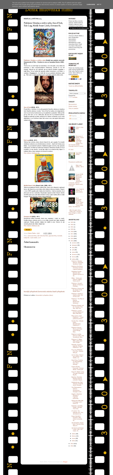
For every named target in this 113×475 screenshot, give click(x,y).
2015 (72, 238)
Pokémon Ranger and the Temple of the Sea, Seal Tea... (78, 307)
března (74, 436)
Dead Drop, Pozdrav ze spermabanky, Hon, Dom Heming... (77, 362)
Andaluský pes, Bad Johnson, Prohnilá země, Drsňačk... (77, 384)
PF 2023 (71, 149)
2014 (72, 240)
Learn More (91, 4)
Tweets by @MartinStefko (76, 86)
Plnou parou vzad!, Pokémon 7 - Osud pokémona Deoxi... (77, 317)
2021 (72, 227)
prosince (74, 243)
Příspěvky (73, 115)
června (74, 256)
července (74, 254)
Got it (99, 4)
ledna (73, 440)
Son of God (27, 107)
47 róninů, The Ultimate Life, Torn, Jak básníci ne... (77, 412)
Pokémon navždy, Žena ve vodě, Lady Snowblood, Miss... (78, 336)
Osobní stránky (73, 106)
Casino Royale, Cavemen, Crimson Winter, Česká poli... (78, 368)
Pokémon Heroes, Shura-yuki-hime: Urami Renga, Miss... (77, 330)
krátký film (26, 237)
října (73, 247)
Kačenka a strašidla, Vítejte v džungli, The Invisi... (77, 407)
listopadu (74, 245)
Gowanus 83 (28, 216)
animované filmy (32, 235)
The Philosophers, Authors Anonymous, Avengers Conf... (77, 389)
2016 (72, 236)
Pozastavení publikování (75, 162)
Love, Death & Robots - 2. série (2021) (80, 191)
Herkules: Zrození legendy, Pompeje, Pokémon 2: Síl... (77, 346)
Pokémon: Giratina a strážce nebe (34, 60)
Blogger (65, 461)
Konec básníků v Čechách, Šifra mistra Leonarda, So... (77, 418)
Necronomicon (73, 104)
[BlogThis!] (46, 233)
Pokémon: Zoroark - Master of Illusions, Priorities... (77, 285)
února (74, 438)
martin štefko (33, 237)
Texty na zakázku (73, 108)
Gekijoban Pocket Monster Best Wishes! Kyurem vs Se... (78, 274)
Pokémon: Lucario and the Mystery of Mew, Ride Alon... (77, 312)
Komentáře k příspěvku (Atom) (44, 295)
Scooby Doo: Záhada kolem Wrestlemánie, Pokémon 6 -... (77, 323)
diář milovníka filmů (42, 235)
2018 (72, 231)
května (74, 259)
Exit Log (26, 140)
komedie (59, 235)
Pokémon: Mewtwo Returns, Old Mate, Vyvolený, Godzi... (77, 262)
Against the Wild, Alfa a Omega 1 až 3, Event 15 (77, 402)
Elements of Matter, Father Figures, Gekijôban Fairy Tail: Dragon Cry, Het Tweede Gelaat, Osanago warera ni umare (76, 141)
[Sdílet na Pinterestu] (51, 233)
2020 (72, 229)
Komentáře (74, 118)
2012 (72, 446)
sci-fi (39, 237)
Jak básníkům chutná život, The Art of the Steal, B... (78, 424)
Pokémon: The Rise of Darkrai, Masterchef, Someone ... (78, 301)
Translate (74, 97)
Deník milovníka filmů (49, 9)
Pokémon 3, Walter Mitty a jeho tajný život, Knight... (77, 341)
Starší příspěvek (58, 291)
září (73, 249)
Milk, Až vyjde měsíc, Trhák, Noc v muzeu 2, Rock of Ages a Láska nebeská (75, 212)
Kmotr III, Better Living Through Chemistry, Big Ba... (78, 373)
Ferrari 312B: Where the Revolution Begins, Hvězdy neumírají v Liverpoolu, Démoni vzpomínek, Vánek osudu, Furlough (76, 180)
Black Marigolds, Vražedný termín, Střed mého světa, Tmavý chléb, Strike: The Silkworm (76, 202)
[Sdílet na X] (47, 233)
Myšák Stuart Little (29, 185)
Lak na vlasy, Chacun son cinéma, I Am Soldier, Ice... (77, 356)
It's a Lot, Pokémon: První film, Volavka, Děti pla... (77, 351)
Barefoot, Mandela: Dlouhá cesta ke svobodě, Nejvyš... (77, 378)
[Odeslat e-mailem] (44, 233)
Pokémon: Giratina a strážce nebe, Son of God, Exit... (77, 295)
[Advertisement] (44, 452)
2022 (72, 224)
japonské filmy (53, 235)
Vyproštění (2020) (79, 153)
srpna (73, 252)
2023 (72, 222)
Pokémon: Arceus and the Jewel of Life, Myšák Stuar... (78, 290)
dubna (74, 433)
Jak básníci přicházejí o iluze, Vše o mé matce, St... (78, 429)
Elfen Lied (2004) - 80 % (80, 166)
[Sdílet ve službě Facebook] (49, 233)
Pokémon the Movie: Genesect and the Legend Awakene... (78, 268)
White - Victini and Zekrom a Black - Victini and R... (77, 279)
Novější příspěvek (30, 291)
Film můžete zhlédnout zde (31, 153)
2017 (72, 233)
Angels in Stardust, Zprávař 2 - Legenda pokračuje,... (77, 396)
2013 (72, 443)
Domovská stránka (45, 291)
